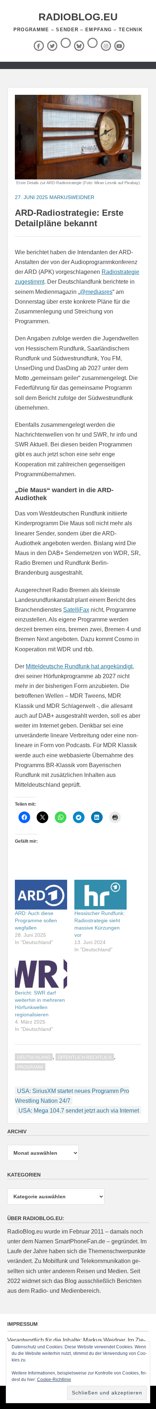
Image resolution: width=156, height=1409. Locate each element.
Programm (30, 1067)
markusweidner (71, 197)
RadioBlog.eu (78, 17)
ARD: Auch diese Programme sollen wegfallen (36, 920)
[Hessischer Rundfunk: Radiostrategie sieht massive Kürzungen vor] (100, 895)
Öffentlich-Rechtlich (85, 1057)
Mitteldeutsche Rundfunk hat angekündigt (79, 666)
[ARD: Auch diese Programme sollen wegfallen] (41, 895)
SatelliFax (76, 610)
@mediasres (96, 292)
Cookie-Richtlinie (54, 1379)
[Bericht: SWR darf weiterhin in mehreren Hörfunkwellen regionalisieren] (41, 974)
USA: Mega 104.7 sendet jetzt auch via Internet (79, 1111)
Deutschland (33, 1057)
